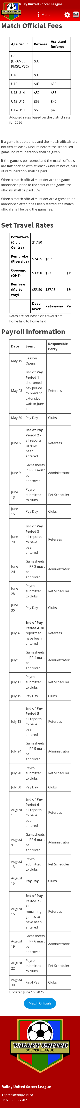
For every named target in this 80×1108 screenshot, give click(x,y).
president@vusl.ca (19, 1095)
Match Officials (40, 1003)
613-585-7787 (16, 1100)
